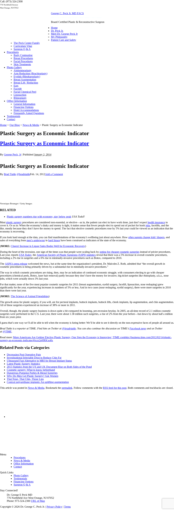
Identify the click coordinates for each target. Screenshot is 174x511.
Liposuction (20, 94)
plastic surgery (14, 222)
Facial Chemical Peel (25, 91)
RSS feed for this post (114, 387)
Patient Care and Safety (63, 39)
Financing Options (23, 107)
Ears (16, 85)
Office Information (17, 101)
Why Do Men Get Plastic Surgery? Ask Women (32, 376)
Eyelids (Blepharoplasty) (27, 76)
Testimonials (13, 116)
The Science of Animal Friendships (30, 296)
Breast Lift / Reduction (26, 82)
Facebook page (137, 328)
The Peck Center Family (27, 43)
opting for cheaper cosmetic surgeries (119, 251)
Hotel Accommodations (26, 110)
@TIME (7, 331)
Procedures (13, 52)
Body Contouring (23, 55)
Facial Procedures (23, 61)
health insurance (156, 222)
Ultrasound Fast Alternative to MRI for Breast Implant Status (39, 360)
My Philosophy (59, 36)
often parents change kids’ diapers (146, 237)
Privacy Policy (54, 506)
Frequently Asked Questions (29, 113)
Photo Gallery (14, 67)
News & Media (36, 387)
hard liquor (54, 240)
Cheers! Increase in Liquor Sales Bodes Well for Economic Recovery (48, 246)
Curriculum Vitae (23, 46)
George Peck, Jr (12, 154)
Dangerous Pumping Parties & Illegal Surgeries (32, 372)
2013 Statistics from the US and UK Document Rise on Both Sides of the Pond (49, 366)
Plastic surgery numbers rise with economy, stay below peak (39, 216)
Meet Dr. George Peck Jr (64, 33)
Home (54, 27)
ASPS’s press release (16, 263)
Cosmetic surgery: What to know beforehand (31, 369)
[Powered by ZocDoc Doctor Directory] (36, 419)
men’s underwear (36, 240)
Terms (67, 506)
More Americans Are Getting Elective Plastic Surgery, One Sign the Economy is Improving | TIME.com (69, 337)
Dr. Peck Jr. (57, 30)
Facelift (18, 88)
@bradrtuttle (23, 174)
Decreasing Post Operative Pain (24, 354)
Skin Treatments (22, 64)
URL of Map (38, 500)
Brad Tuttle (10, 174)
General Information (24, 104)
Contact (11, 119)
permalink (67, 387)
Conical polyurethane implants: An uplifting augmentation (38, 382)
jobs (148, 225)
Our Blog (15, 125)
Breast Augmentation (25, 79)
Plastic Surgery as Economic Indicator (44, 143)
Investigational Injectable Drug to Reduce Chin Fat (34, 357)
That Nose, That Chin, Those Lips (25, 379)
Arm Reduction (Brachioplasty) (30, 73)
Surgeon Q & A (22, 49)
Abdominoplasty (22, 70)
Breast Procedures (23, 58)
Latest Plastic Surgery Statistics (23, 363)
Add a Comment (54, 174)
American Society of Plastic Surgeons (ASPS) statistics (66, 254)
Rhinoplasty (20, 97)
